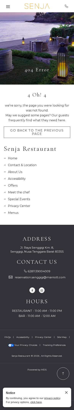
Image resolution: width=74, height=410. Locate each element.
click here (36, 402)
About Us (15, 172)
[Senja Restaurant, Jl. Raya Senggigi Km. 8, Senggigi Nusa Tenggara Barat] (37, 6)
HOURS (37, 301)
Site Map (62, 337)
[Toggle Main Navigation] (8, 6)
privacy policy (52, 398)
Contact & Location (22, 165)
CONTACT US (37, 262)
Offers (12, 185)
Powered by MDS (37, 369)
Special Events (19, 199)
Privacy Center (19, 206)
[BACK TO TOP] (63, 373)
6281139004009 (66, 6)
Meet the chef (19, 192)
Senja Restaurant (30, 148)
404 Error (37, 69)
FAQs (8, 337)
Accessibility (17, 178)
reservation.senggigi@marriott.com (40, 277)
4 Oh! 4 (37, 94)
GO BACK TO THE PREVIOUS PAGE (37, 132)
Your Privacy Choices (25, 345)
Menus (13, 213)
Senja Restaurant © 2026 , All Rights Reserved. (37, 355)
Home (12, 158)
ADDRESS (37, 239)
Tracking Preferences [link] (54, 345)
